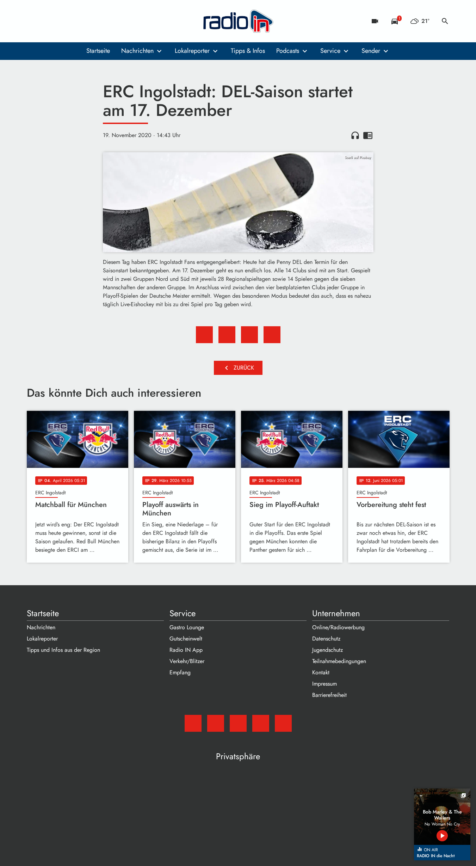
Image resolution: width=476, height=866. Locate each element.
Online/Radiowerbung (338, 627)
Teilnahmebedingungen (339, 661)
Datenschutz (326, 639)
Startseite (98, 50)
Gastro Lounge (186, 627)
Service (330, 50)
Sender (370, 50)
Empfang (180, 672)
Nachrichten (137, 50)
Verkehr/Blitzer (186, 661)
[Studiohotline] (90, 21)
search (445, 21)
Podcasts (287, 50)
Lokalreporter (192, 50)
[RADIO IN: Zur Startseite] (238, 21)
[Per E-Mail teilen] (272, 334)
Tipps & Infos (248, 50)
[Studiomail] (34, 21)
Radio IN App (186, 650)
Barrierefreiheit (329, 695)
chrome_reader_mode (368, 135)
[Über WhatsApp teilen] (249, 334)
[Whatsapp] (76, 21)
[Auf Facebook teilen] (204, 334)
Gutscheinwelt (185, 639)
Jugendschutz (327, 650)
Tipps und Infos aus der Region (63, 650)
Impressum (324, 684)
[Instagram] (62, 21)
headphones (355, 135)
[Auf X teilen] (226, 334)
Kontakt (320, 672)
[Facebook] (48, 21)
